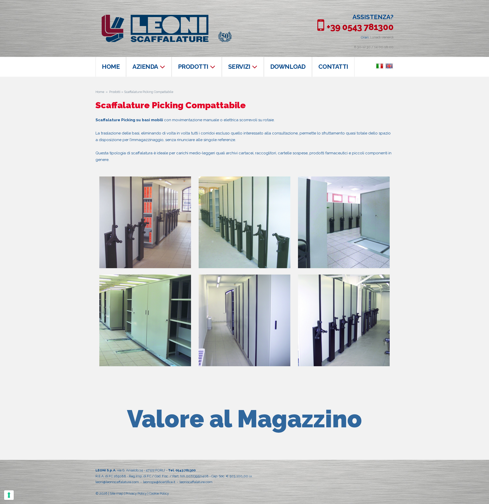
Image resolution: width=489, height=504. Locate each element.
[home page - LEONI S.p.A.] (166, 17)
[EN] (389, 66)
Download (288, 66)
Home (111, 66)
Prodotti (193, 66)
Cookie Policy (159, 493)
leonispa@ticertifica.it (159, 482)
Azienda (145, 66)
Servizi (239, 66)
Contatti (333, 66)
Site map (116, 493)
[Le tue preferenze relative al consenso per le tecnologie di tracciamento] (9, 495)
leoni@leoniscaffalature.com (117, 482)
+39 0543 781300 (360, 27)
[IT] (379, 66)
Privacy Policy (136, 493)
